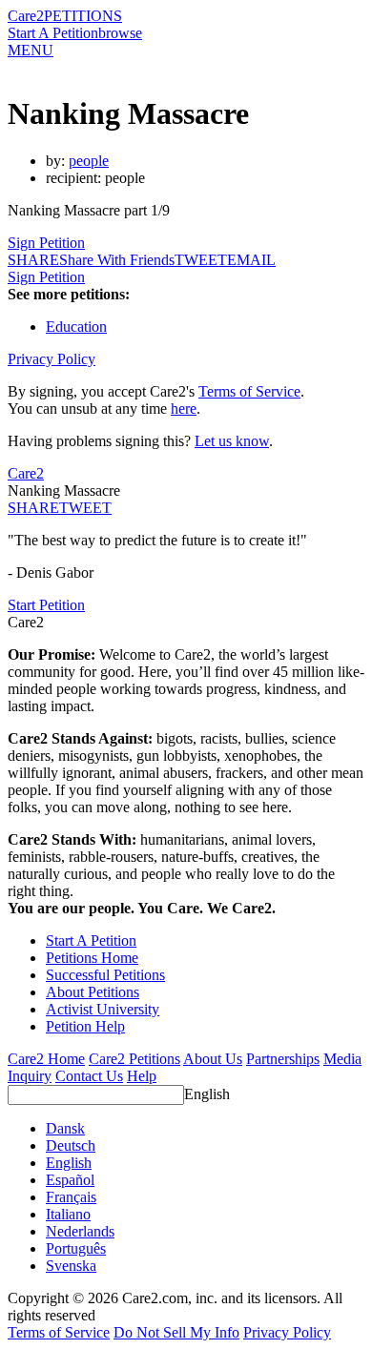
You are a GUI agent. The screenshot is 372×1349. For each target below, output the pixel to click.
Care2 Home (46, 1059)
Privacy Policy (51, 359)
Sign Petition (46, 243)
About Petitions (92, 992)
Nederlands (80, 1231)
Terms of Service (249, 391)
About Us (212, 1059)
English (207, 1094)
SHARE (33, 508)
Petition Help (85, 1026)
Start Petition (46, 605)
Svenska (71, 1265)
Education (76, 326)
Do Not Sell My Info (176, 1332)
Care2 (26, 16)
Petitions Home (92, 958)
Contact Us (89, 1076)
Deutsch (70, 1145)
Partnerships (283, 1059)
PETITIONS (83, 16)
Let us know (232, 441)
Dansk (65, 1128)
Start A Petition (53, 33)
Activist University (102, 1009)
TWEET (201, 260)
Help (141, 1076)
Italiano (68, 1214)
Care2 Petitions (134, 1059)
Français (71, 1197)
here (183, 408)
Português (76, 1248)
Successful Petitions (105, 975)
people (89, 161)
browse (120, 33)
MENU (30, 50)
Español (70, 1180)
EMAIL (251, 260)
